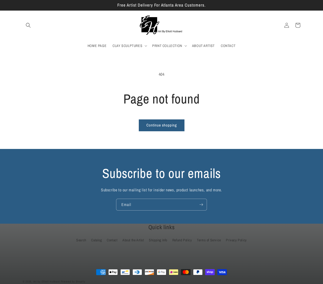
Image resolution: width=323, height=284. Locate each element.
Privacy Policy (236, 240)
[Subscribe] (201, 205)
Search (81, 240)
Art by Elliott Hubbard (46, 281)
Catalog (96, 240)
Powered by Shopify (73, 281)
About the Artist (133, 240)
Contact (112, 240)
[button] (28, 25)
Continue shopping (161, 125)
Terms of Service (209, 240)
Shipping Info (158, 240)
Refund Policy (182, 240)
